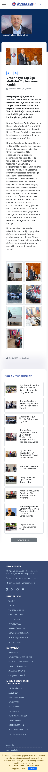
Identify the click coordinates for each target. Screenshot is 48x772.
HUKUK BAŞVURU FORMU (18, 637)
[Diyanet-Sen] (24, 4)
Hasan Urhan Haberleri (18, 375)
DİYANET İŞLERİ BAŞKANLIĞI (20, 657)
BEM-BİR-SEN (14, 706)
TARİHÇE (12, 601)
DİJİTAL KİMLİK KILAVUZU (18, 633)
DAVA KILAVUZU (14, 624)
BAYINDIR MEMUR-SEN (17, 716)
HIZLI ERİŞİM (13, 596)
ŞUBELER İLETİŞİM (16, 615)
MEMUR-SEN (13, 652)
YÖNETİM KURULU (16, 610)
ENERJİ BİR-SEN (14, 720)
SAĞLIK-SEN (13, 693)
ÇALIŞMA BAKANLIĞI (16, 675)
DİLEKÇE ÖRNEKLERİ (16, 628)
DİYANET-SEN (13, 702)
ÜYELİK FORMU (14, 642)
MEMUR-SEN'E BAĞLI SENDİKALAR (17, 682)
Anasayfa (10, 745)
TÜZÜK (11, 605)
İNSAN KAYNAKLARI (16, 671)
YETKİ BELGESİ (14, 619)
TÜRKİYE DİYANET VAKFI (18, 666)
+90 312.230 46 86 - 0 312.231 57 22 (23, 578)
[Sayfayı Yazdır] (15, 73)
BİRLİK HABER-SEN (16, 725)
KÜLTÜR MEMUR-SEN (17, 734)
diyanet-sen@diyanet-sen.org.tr (22, 583)
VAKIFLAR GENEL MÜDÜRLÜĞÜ (20, 661)
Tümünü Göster (24, 540)
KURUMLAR (12, 647)
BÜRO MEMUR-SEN (16, 697)
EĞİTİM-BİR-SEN (15, 688)
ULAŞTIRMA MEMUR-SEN (18, 729)
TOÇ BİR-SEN (13, 711)
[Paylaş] (9, 73)
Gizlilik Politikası (13, 750)
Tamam (32, 768)
